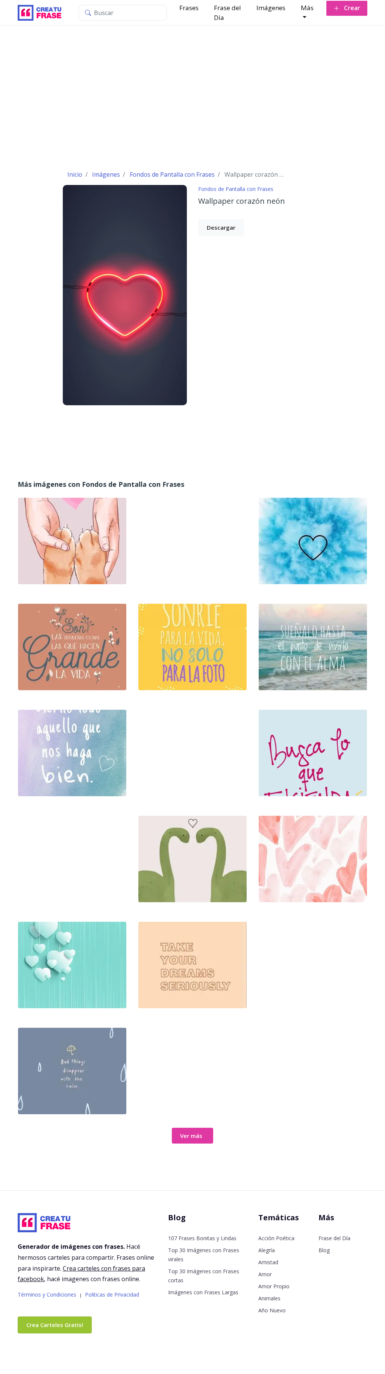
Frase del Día (227, 12)
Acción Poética (276, 1238)
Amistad (268, 1262)
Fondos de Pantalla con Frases (235, 188)
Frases (189, 7)
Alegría (266, 1250)
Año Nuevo (272, 1310)
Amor (265, 1274)
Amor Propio (274, 1286)
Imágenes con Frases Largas (203, 1292)
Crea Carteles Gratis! (54, 1325)
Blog (324, 1250)
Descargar (221, 227)
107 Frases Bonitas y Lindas (202, 1238)
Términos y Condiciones (47, 1294)
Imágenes (270, 7)
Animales (269, 1298)
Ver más (191, 1135)
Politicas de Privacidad (112, 1294)
